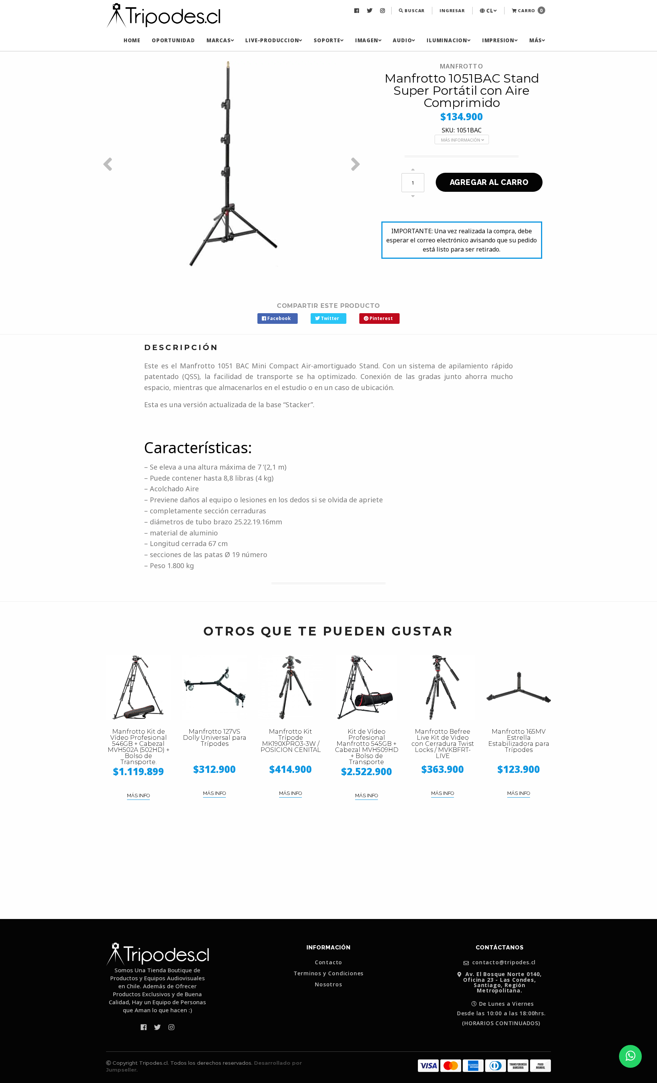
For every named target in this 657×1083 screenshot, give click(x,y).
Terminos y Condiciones (329, 973)
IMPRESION (498, 40)
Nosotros (328, 984)
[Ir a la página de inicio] (163, 16)
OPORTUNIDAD (173, 40)
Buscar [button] (414, 10)
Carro (529, 10)
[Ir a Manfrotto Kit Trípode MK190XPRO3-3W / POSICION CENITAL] (290, 687)
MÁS (535, 40)
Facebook (278, 318)
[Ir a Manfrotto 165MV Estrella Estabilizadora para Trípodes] (518, 687)
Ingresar (452, 10)
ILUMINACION (447, 40)
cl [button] (489, 10)
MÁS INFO (138, 795)
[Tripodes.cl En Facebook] (357, 10)
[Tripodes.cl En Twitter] (370, 10)
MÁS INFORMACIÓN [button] (461, 140)
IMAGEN (366, 40)
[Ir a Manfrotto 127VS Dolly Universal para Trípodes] (214, 687)
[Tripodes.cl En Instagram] (383, 10)
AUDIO (402, 40)
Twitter (329, 318)
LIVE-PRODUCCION (272, 40)
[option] (233, 164)
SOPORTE (327, 40)
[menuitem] (357, 10)
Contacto (328, 962)
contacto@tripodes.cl (503, 962)
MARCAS (218, 40)
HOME (132, 40)
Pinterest (380, 318)
